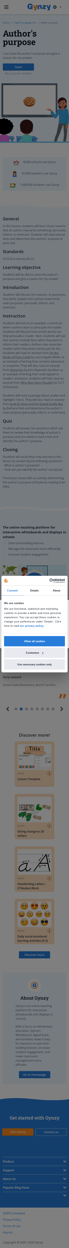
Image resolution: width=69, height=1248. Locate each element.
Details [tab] (34, 590)
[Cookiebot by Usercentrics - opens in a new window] (49, 580)
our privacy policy (32, 625)
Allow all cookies (34, 641)
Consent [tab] (12, 590)
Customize (32, 652)
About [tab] (57, 590)
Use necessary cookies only (34, 664)
